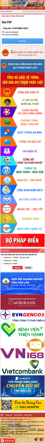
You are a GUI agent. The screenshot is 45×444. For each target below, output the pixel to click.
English (41, 1)
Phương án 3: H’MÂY (10, 263)
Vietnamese (34, 1)
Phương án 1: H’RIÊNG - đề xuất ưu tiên (16, 257)
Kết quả (28, 268)
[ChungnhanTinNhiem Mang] (34, 430)
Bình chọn (18, 268)
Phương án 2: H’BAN (10, 260)
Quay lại (22, 41)
